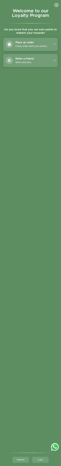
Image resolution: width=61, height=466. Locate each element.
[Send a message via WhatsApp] (54, 446)
